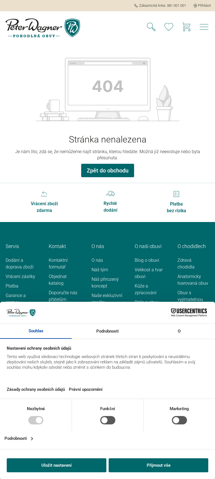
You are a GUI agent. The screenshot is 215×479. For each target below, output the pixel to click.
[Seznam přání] (168, 28)
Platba (12, 286)
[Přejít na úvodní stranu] (43, 27)
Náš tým (100, 269)
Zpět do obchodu (107, 170)
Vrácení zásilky (20, 276)
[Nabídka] (204, 28)
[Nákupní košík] (186, 28)
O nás (97, 260)
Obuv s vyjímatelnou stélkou (190, 299)
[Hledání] (151, 28)
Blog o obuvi (147, 260)
